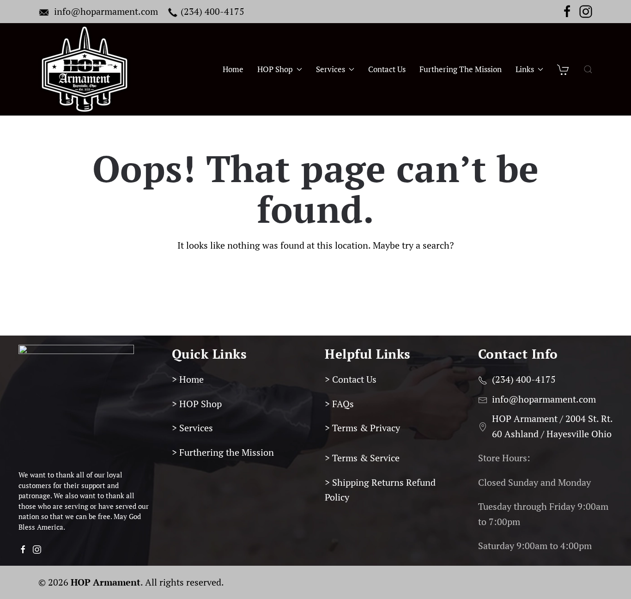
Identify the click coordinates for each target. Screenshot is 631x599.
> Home (188, 379)
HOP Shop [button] (275, 69)
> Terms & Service (362, 458)
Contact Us (387, 69)
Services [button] (330, 69)
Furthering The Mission (460, 69)
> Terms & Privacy (362, 428)
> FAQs (339, 403)
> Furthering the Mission (223, 452)
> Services (192, 428)
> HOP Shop (197, 403)
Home (233, 69)
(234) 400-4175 (212, 11)
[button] (588, 69)
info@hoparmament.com (106, 11)
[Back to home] (84, 69)
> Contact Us (350, 379)
